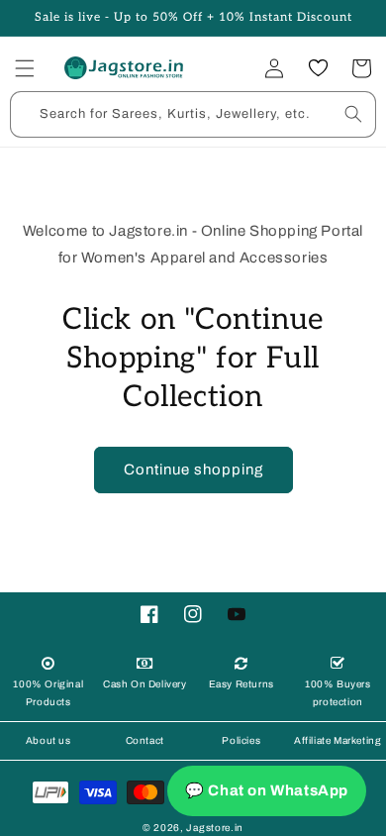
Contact (145, 740)
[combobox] (193, 114)
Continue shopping (193, 469)
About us (48, 740)
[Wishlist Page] (317, 68)
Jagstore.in (214, 827)
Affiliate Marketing (337, 740)
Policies (241, 740)
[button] (25, 68)
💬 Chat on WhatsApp (266, 790)
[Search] (353, 114)
